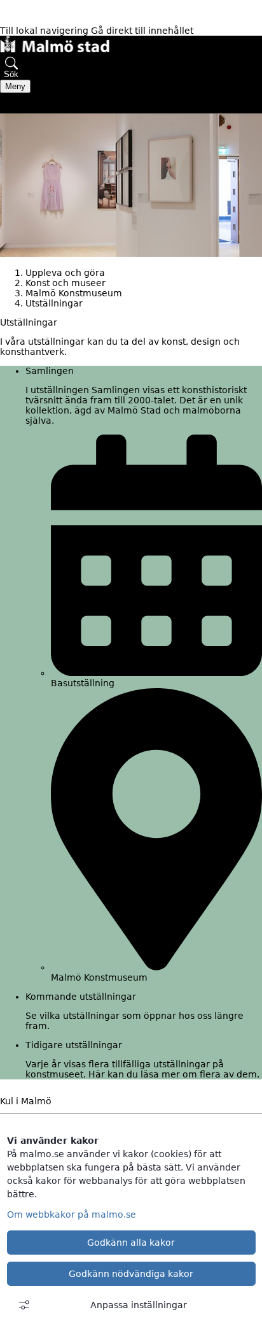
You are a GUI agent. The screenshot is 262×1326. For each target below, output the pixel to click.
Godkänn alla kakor (131, 1242)
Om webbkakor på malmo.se (71, 1214)
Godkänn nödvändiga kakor (131, 1274)
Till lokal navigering (45, 30)
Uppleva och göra (65, 273)
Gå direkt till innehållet (142, 30)
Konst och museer (65, 283)
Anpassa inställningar (138, 1305)
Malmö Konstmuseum (73, 293)
